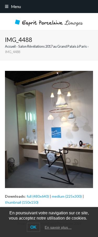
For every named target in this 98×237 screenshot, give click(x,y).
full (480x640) (38, 196)
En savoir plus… (58, 227)
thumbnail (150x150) (21, 202)
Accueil (10, 46)
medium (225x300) (67, 196)
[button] (13, 6)
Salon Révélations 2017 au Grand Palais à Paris (52, 46)
